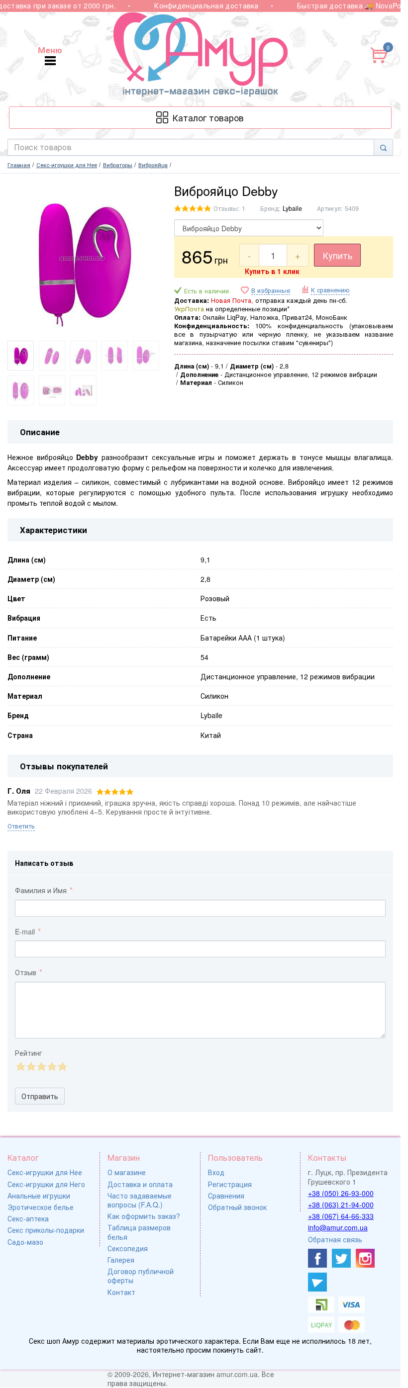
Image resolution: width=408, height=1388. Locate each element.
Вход (216, 1172)
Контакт (121, 1292)
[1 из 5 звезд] (20, 1066)
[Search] (383, 147)
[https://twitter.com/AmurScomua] (341, 1258)
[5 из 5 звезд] (62, 1066)
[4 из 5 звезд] (51, 1066)
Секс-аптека (28, 1218)
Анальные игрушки (38, 1196)
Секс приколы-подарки (45, 1230)
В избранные (270, 290)
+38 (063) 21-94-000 (341, 1204)
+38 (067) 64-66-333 (341, 1216)
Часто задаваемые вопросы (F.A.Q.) (139, 1200)
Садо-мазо (25, 1242)
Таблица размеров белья (139, 1231)
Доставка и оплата (140, 1184)
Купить (337, 255)
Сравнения (226, 1196)
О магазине (126, 1172)
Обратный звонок (237, 1207)
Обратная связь (335, 1239)
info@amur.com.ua (338, 1227)
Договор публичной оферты (140, 1275)
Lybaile (292, 208)
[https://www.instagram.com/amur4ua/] (365, 1258)
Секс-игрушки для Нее (44, 1172)
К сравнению (330, 289)
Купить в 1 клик (272, 271)
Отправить (39, 1096)
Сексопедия (127, 1248)
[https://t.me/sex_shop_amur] (317, 1282)
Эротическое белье (40, 1207)
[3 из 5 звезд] (41, 1066)
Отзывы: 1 (229, 208)
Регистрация (230, 1184)
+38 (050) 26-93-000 (341, 1193)
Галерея (120, 1260)
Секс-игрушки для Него (46, 1184)
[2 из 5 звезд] (30, 1066)
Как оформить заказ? (143, 1216)
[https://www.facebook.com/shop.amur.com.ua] (317, 1258)
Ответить (21, 826)
